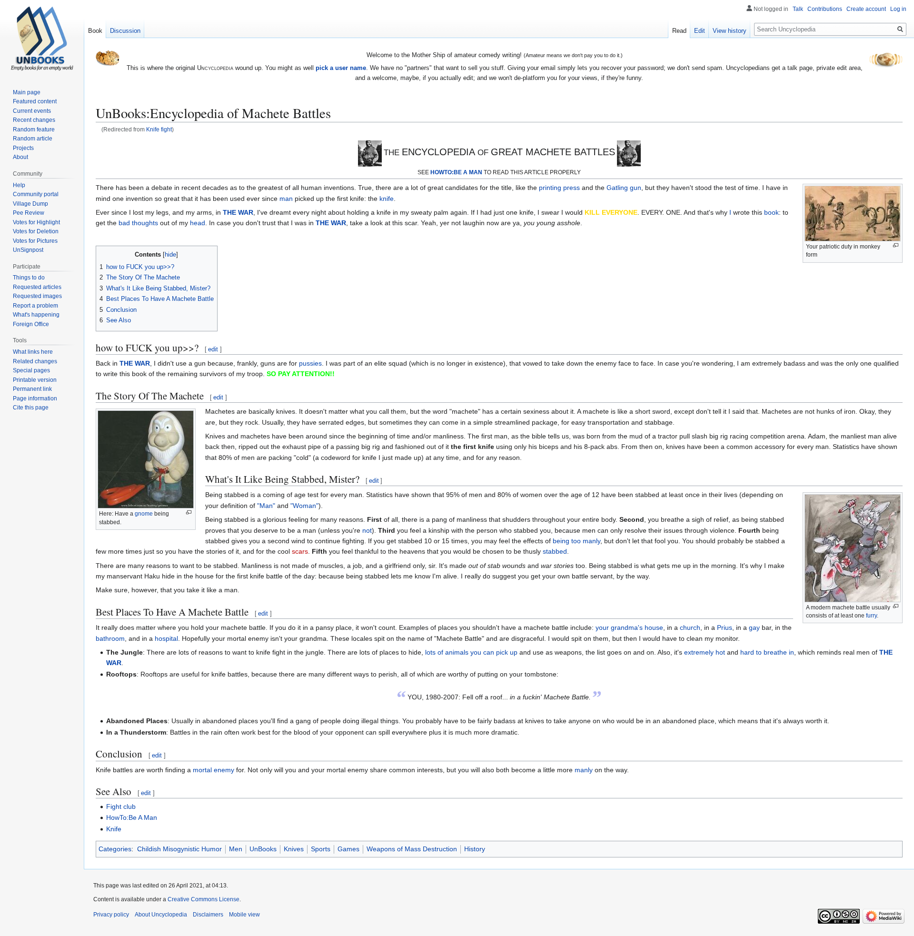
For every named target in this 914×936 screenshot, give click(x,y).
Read (679, 30)
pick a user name (341, 67)
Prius (724, 627)
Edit (699, 30)
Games (348, 849)
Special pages (31, 370)
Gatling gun (623, 187)
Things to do (29, 277)
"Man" (266, 505)
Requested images (37, 296)
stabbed (555, 551)
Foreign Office (31, 324)
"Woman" (304, 505)
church (690, 627)
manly (584, 770)
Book (95, 30)
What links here (33, 352)
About (20, 157)
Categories (115, 849)
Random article (32, 138)
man (286, 198)
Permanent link (32, 389)
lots (430, 652)
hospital (166, 638)
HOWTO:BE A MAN (456, 172)
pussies (310, 363)
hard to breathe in (767, 652)
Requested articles (37, 287)
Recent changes (34, 120)
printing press (559, 187)
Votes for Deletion (36, 231)
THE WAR (238, 212)
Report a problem (35, 305)
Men (235, 849)
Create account (866, 9)
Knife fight (159, 129)
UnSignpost (28, 250)
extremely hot (704, 652)
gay (754, 627)
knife (386, 198)
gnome (144, 513)
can (488, 652)
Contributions (824, 9)
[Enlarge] (895, 245)
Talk (798, 9)
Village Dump (30, 203)
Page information (35, 398)
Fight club (121, 806)
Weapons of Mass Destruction (412, 849)
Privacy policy (111, 914)
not (367, 530)
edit (213, 349)
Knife (113, 829)
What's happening (36, 314)
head (197, 223)
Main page (26, 92)
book (771, 212)
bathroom (110, 638)
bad (124, 223)
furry (871, 615)
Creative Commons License (203, 899)
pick (502, 652)
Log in (898, 9)
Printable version (35, 380)
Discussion (125, 30)
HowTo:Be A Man (131, 817)
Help (19, 185)
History (474, 849)
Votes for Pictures (35, 241)
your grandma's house (629, 627)
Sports (320, 849)
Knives (294, 849)
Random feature (34, 129)
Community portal (36, 194)
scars (300, 551)
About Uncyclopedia (161, 914)
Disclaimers (208, 914)
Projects (23, 148)
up (513, 652)
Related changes (35, 361)
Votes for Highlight (36, 222)
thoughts (145, 223)
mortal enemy (213, 770)
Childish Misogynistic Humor (179, 849)
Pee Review (28, 212)
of (440, 652)
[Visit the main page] (42, 38)
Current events (32, 111)
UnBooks (263, 849)
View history (729, 30)
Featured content (35, 101)
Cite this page (31, 407)
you (475, 652)
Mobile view (244, 914)
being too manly (576, 541)
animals (456, 652)
